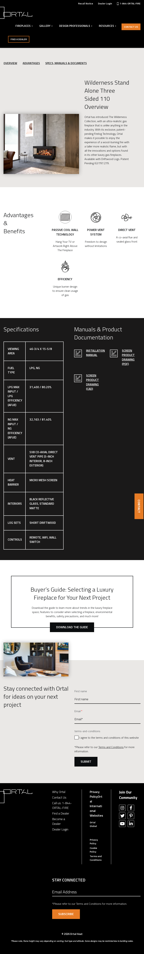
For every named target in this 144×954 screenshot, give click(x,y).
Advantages (31, 63)
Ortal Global (93, 824)
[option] (41, 144)
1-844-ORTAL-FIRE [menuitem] (130, 3)
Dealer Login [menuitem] (105, 3)
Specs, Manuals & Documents (66, 63)
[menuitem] (85, 3)
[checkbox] (107, 737)
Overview (10, 63)
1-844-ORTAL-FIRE (62, 805)
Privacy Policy (95, 794)
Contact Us (131, 27)
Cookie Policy (93, 849)
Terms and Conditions (111, 747)
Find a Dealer (19, 39)
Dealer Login (60, 829)
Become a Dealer (58, 821)
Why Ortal (58, 791)
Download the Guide (72, 627)
